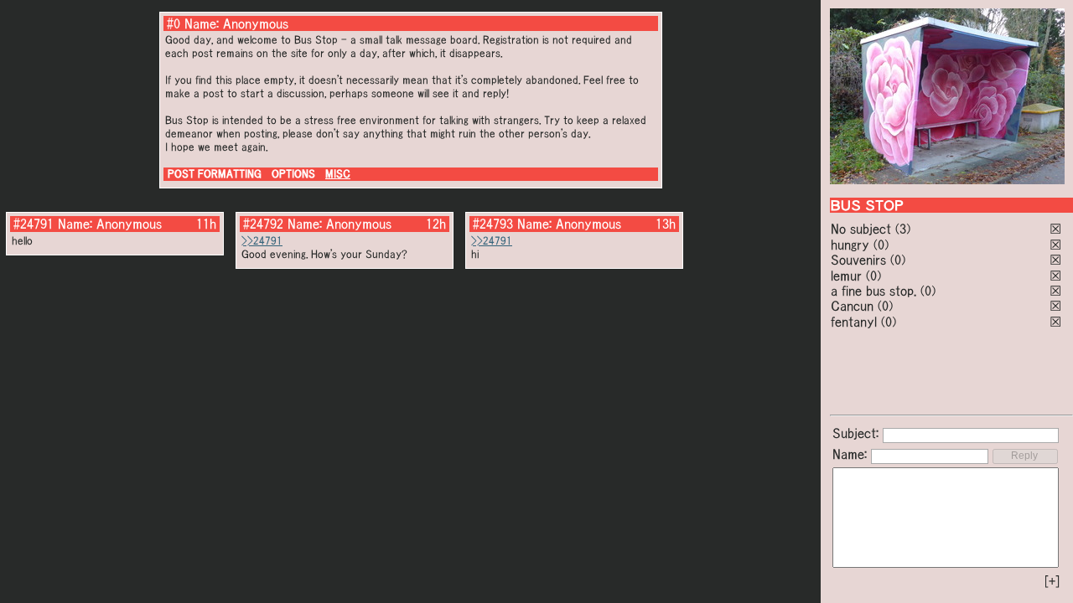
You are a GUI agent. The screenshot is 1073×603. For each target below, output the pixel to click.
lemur (846, 275)
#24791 (33, 223)
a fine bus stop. (873, 290)
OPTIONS (293, 173)
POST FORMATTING (215, 173)
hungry (850, 244)
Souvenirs (858, 259)
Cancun (852, 305)
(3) (902, 228)
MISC (337, 173)
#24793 (493, 223)
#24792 (263, 223)
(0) (881, 244)
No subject (863, 228)
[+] (1052, 581)
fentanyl (854, 321)
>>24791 (262, 240)
